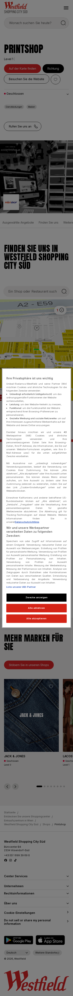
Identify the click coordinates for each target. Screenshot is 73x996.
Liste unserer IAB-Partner (21, 587)
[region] (36, 498)
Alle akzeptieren (36, 618)
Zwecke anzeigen (37, 597)
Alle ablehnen (36, 608)
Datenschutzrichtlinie (27, 521)
